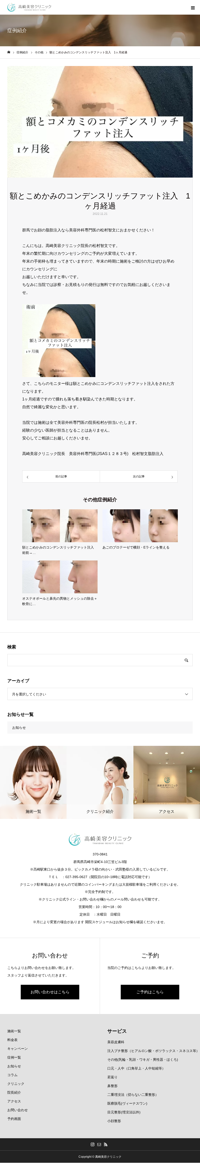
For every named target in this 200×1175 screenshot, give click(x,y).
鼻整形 (112, 1086)
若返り (112, 1077)
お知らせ (19, 728)
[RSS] (105, 1144)
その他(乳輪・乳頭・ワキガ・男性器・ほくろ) (142, 1059)
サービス (117, 1031)
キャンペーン (17, 1049)
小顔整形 (114, 1121)
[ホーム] (8, 52)
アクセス (14, 1101)
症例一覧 (14, 1057)
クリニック (15, 1084)
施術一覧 (14, 1031)
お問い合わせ (17, 1110)
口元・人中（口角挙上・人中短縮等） (136, 1068)
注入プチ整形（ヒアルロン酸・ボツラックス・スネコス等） (153, 1051)
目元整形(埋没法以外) (123, 1112)
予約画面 (14, 1119)
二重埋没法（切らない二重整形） (133, 1095)
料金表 (12, 1040)
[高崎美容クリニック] (29, 7)
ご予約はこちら (150, 992)
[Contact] (99, 1144)
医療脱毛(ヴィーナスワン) (127, 1103)
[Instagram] (92, 1144)
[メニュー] (192, 7)
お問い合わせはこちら (50, 992)
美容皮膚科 (115, 1042)
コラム (12, 1075)
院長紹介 (14, 1092)
